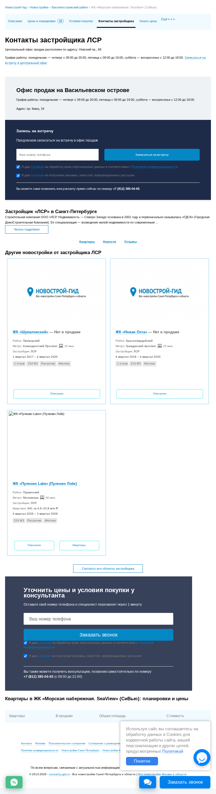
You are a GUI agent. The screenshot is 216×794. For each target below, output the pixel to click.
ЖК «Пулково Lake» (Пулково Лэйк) (45, 484)
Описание (15, 21)
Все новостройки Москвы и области (162, 774)
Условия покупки (81, 21)
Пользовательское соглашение (67, 743)
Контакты (26, 743)
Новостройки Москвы (115, 750)
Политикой (172, 751)
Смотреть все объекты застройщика (108, 568)
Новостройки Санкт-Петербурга (80, 750)
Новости (109, 241)
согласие (37, 166)
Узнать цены (148, 21)
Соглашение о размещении (105, 743)
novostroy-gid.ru (59, 774)
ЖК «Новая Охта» (131, 332)
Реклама (40, 743)
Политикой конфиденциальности (154, 166)
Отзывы (130, 241)
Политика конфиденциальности (39, 750)
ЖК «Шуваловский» (30, 332)
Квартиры (87, 241)
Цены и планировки (45, 21)
